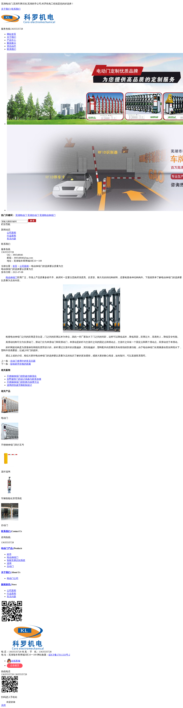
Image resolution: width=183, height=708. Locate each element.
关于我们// (6, 572)
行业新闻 (11, 235)
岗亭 (9, 554)
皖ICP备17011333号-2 (59, 655)
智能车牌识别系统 (16, 560)
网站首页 (11, 34)
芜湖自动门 (33, 215)
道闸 (9, 563)
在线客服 (15, 661)
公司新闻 (11, 232)
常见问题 (11, 238)
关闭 (3, 705)
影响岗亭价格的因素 (20, 364)
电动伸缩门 (11, 277)
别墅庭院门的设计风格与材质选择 (24, 379)
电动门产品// (7, 548)
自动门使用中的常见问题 (22, 361)
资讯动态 (11, 46)
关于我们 (5, 9)
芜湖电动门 (21, 215)
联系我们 (15, 9)
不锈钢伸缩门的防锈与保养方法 (23, 382)
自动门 (10, 566)
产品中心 (11, 40)
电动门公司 (12, 578)
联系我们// (6, 531)
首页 (15, 266)
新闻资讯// (6, 584)
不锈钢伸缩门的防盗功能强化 (22, 376)
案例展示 (11, 43)
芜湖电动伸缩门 (47, 215)
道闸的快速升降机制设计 (19, 385)
